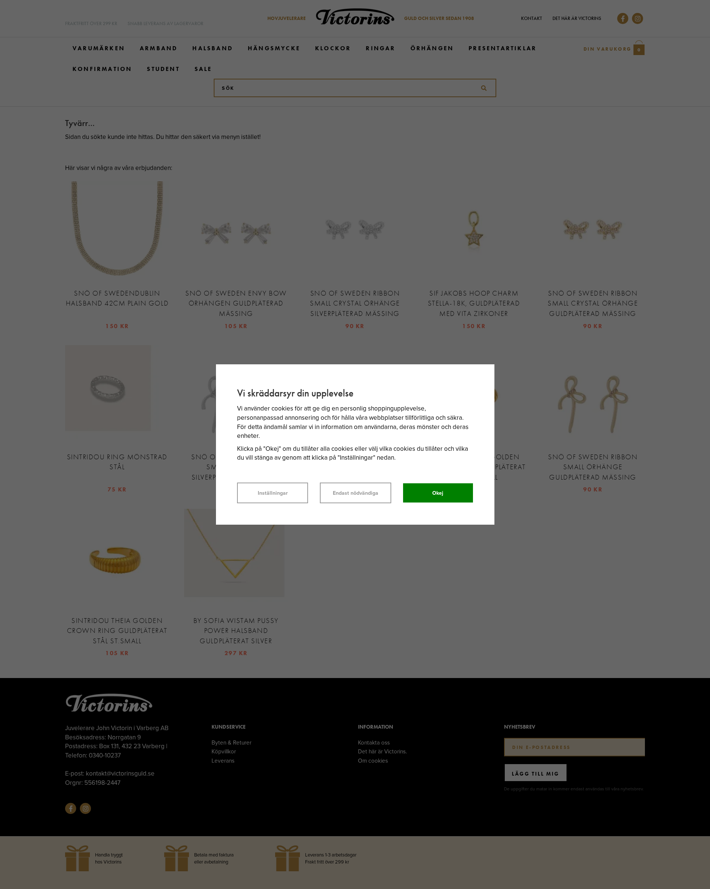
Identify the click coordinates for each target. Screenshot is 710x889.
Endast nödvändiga (355, 493)
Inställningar (273, 493)
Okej (437, 493)
